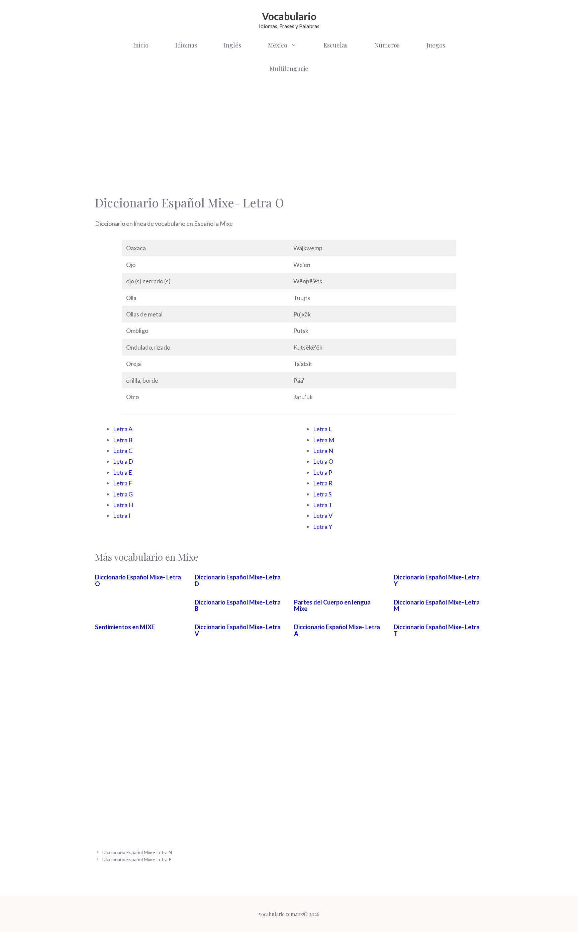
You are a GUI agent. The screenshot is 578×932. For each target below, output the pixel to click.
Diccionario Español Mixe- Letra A (337, 630)
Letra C (122, 450)
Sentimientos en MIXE (125, 627)
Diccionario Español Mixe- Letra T (437, 630)
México (277, 45)
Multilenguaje (289, 69)
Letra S (322, 494)
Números (387, 45)
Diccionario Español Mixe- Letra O (138, 580)
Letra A (122, 429)
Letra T (322, 504)
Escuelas (335, 45)
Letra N (323, 450)
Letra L (322, 429)
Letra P (322, 472)
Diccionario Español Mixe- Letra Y (437, 580)
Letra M (323, 440)
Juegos (435, 45)
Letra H (123, 504)
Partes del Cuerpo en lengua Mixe (332, 605)
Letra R (322, 483)
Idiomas (186, 45)
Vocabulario (289, 16)
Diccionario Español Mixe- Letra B (238, 605)
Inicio (141, 45)
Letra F (122, 483)
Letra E (122, 472)
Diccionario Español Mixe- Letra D (238, 580)
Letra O (323, 461)
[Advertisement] (289, 134)
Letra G (123, 494)
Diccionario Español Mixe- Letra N (137, 852)
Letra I (121, 515)
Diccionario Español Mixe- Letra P (137, 859)
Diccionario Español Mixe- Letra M (437, 605)
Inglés (232, 45)
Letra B (122, 440)
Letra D (123, 461)
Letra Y (322, 526)
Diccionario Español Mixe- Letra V (238, 630)
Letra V (322, 515)
